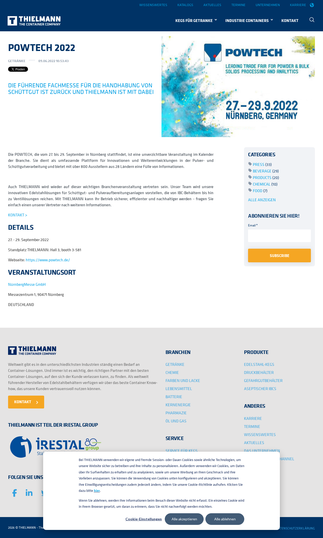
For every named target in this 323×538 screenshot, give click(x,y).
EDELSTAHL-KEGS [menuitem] (259, 364)
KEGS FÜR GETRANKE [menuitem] (194, 20)
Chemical (265, 184)
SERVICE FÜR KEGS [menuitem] (182, 450)
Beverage (266, 171)
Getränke (16, 60)
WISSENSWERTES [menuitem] (260, 434)
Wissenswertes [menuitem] (153, 5)
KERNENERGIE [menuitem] (178, 404)
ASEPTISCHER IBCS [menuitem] (260, 388)
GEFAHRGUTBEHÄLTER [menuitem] (263, 380)
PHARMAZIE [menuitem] (176, 413)
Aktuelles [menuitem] (212, 5)
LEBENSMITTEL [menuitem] (179, 388)
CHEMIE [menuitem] (172, 372)
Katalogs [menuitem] (185, 5)
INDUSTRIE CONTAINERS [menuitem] (247, 20)
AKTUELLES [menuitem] (254, 442)
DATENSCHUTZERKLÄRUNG (295, 528)
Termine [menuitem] (238, 5)
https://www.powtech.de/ (48, 260)
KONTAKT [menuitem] (290, 20)
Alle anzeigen (262, 199)
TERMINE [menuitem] (252, 426)
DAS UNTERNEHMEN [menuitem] (262, 450)
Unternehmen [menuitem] (268, 5)
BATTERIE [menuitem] (174, 396)
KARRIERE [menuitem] (253, 418)
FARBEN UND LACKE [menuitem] (183, 380)
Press (262, 164)
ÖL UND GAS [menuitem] (176, 421)
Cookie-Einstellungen (143, 519)
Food (260, 190)
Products (266, 177)
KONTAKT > (17, 215)
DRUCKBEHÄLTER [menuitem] (259, 372)
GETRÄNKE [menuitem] (175, 364)
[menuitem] (311, 20)
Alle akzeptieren (184, 519)
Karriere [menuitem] (298, 5)
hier (97, 490)
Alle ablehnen (225, 519)
